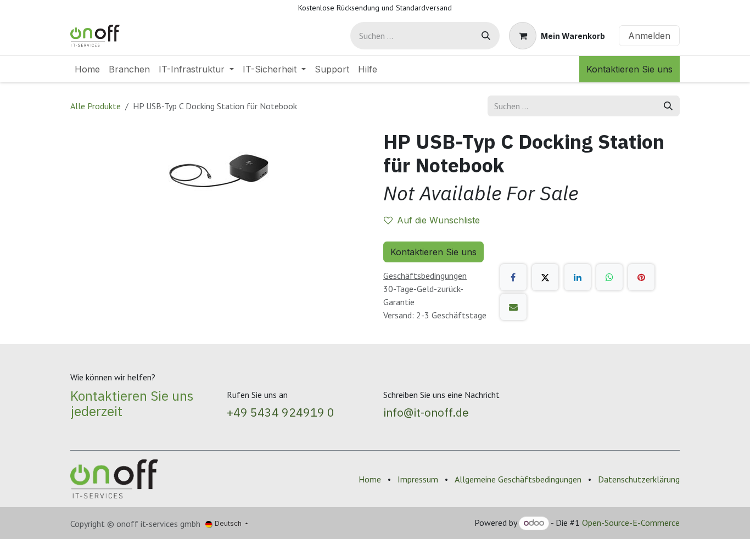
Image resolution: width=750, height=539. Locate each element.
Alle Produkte (95, 105)
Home (370, 479)
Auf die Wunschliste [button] (438, 220)
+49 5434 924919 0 (280, 412)
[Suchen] (486, 35)
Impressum (418, 479)
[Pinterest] (641, 277)
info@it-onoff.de (426, 412)
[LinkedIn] (577, 277)
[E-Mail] (513, 307)
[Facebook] (513, 277)
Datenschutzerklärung (639, 479)
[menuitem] (87, 69)
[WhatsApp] (609, 277)
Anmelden (649, 35)
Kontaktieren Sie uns (629, 69)
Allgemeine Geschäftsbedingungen (518, 479)
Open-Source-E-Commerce (631, 522)
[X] (545, 277)
